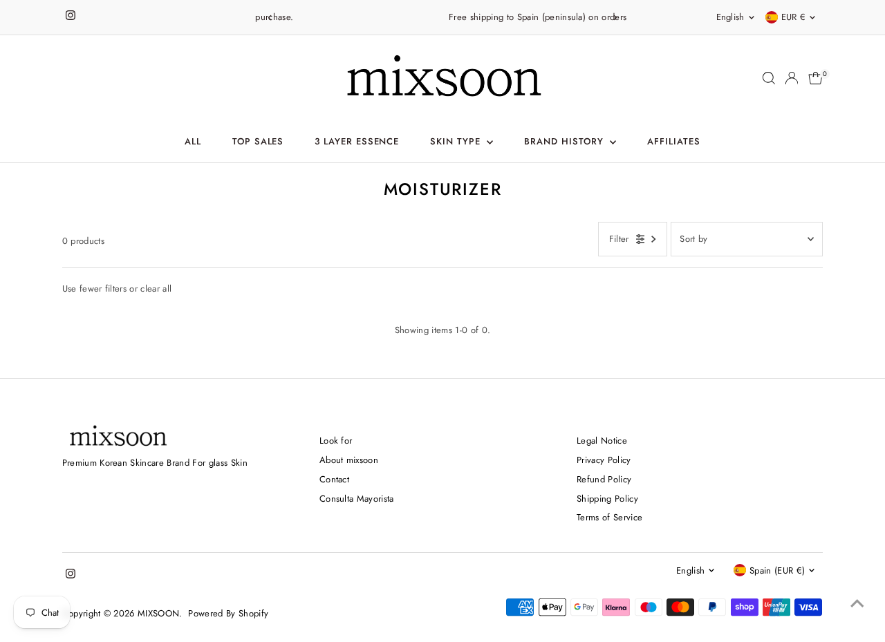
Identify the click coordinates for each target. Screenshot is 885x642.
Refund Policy (604, 479)
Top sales (258, 141)
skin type (457, 141)
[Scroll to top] (857, 604)
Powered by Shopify (228, 613)
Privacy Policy (604, 459)
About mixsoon (348, 459)
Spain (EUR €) (777, 570)
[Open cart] (815, 78)
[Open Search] (769, 78)
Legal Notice (602, 440)
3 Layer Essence (357, 141)
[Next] (614, 17)
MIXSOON (158, 613)
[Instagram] (70, 17)
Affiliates (673, 141)
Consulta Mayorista (356, 498)
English (730, 16)
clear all (155, 288)
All (193, 141)
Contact (334, 479)
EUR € (793, 16)
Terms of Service (609, 517)
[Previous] (270, 17)
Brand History (565, 141)
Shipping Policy (607, 498)
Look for (336, 440)
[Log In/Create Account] (791, 78)
